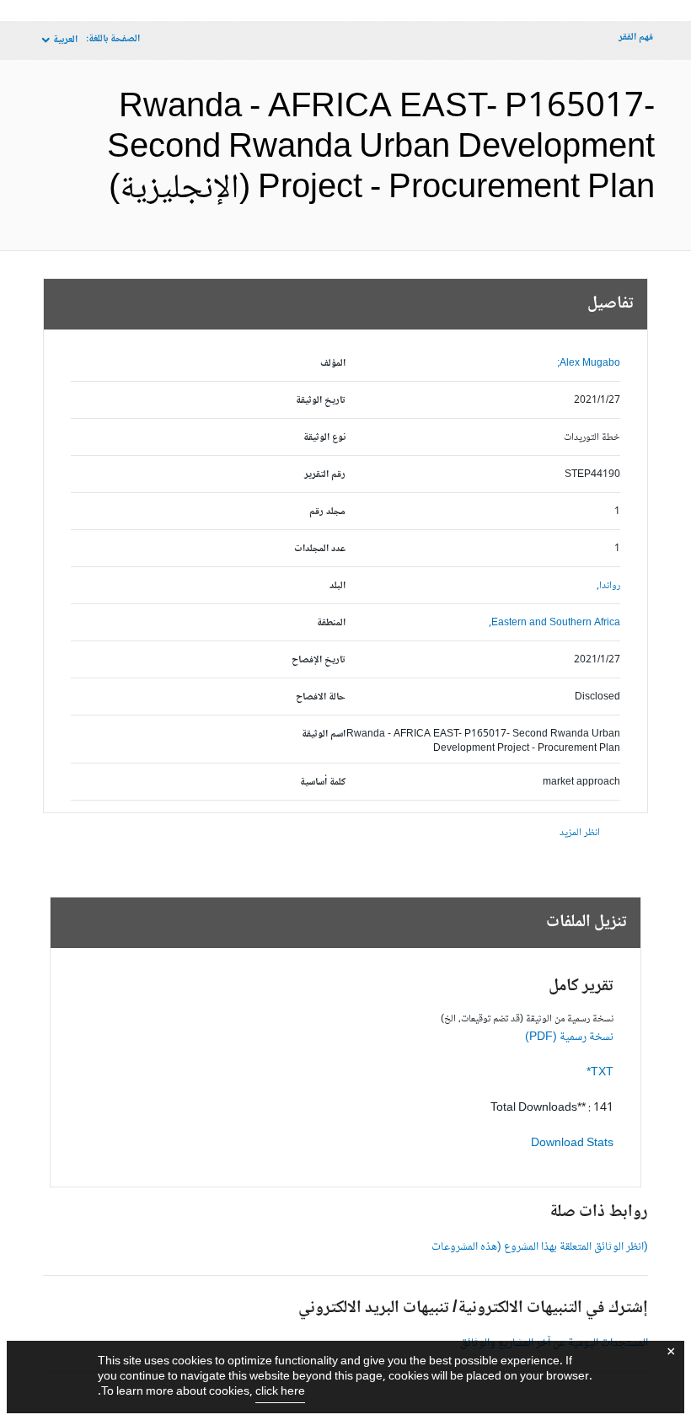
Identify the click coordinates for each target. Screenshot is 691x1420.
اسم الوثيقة (324, 734)
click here (280, 1392)
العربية (65, 40)
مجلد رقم (327, 512)
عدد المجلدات (320, 549)
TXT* (600, 1073)
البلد (337, 586)
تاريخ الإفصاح (319, 660)
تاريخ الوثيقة (321, 401)
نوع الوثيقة (324, 438)
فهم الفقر (636, 37)
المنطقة (331, 623)
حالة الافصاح (321, 697)
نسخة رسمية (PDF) (569, 1037)
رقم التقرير (325, 475)
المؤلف (333, 363)
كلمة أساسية (323, 782)
